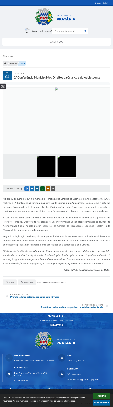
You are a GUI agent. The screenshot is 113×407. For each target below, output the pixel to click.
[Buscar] (85, 31)
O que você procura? (42, 31)
